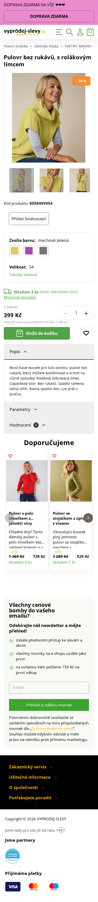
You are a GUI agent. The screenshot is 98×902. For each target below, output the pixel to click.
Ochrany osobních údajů (52, 728)
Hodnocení (23, 425)
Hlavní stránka (16, 46)
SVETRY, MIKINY (78, 46)
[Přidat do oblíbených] (86, 333)
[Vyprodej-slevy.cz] (24, 32)
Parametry (20, 409)
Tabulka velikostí (23, 274)
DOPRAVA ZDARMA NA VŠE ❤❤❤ (34, 5)
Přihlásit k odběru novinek (49, 704)
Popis (15, 351)
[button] (10, 518)
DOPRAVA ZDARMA (49, 16)
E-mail (18, 687)
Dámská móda (46, 46)
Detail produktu (41, 564)
